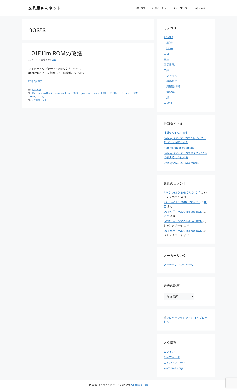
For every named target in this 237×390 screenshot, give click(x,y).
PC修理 (168, 37)
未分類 (168, 102)
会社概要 (141, 7)
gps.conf (85, 93)
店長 (166, 216)
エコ (166, 53)
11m (34, 93)
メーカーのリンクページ (179, 264)
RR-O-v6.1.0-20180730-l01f (182, 192)
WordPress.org (173, 368)
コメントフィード (175, 362)
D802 (76, 93)
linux (128, 93)
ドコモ (40, 96)
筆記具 (170, 92)
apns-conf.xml (62, 93)
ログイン (169, 351)
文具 (166, 70)
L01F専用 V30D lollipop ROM (183, 211)
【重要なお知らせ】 (176, 132)
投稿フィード (172, 357)
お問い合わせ (159, 7)
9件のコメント (39, 100)
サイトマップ (180, 7)
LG (121, 93)
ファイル (171, 75)
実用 (166, 59)
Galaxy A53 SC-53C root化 (181, 162)
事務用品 (171, 81)
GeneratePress (139, 384)
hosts (96, 93)
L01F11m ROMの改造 (55, 53)
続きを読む (35, 81)
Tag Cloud (200, 7)
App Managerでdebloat (179, 147)
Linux (169, 48)
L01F (103, 93)
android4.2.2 (45, 93)
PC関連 (168, 42)
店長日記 (36, 89)
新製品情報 (173, 86)
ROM (135, 93)
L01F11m (113, 93)
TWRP (31, 96)
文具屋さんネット (44, 8)
